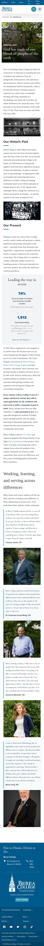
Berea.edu (6, 17)
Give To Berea (22, 900)
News (13, 2)
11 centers (27, 435)
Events (21, 2)
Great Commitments (16, 441)
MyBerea (5, 2)
